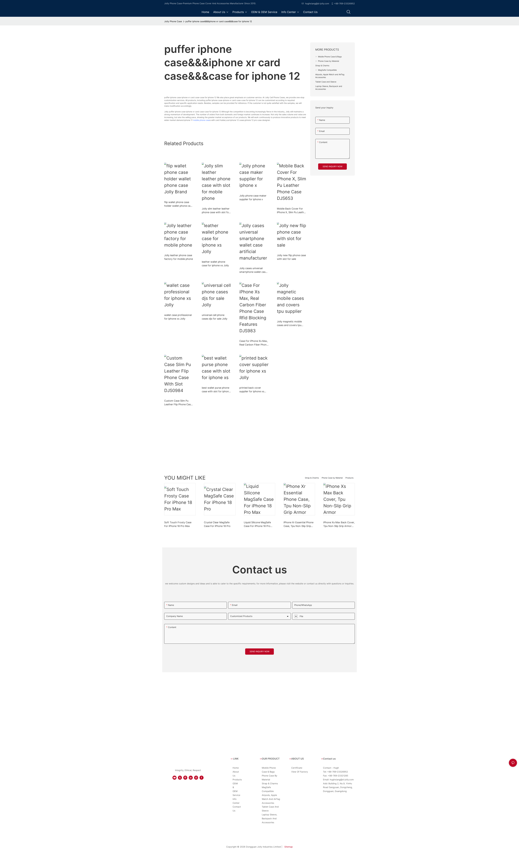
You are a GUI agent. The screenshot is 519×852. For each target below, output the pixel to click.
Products (349, 478)
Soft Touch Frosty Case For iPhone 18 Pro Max (177, 524)
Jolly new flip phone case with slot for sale (291, 257)
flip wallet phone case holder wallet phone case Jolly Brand (178, 204)
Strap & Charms (312, 478)
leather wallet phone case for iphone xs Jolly (215, 263)
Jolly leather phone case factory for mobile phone (178, 257)
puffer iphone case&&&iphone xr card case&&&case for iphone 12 (218, 21)
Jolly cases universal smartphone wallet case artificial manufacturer (253, 270)
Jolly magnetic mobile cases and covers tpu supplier (289, 323)
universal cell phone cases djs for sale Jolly (214, 317)
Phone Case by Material (332, 478)
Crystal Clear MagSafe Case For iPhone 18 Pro (217, 524)
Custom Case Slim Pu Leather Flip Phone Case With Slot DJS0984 (178, 402)
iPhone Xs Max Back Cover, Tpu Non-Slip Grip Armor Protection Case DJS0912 (339, 524)
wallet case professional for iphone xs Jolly (178, 317)
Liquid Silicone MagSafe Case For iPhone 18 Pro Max (257, 524)
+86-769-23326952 (344, 3)
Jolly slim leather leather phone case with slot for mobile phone (216, 210)
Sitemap (288, 846)
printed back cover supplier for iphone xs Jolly (251, 389)
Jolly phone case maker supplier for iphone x (252, 197)
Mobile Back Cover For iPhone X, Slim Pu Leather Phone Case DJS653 (291, 210)
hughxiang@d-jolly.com (317, 3)
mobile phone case (201, 120)
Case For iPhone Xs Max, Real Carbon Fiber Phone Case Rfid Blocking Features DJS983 (253, 343)
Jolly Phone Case (173, 21)
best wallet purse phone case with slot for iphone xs (216, 389)
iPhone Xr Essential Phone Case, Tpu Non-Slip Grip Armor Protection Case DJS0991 (298, 524)
